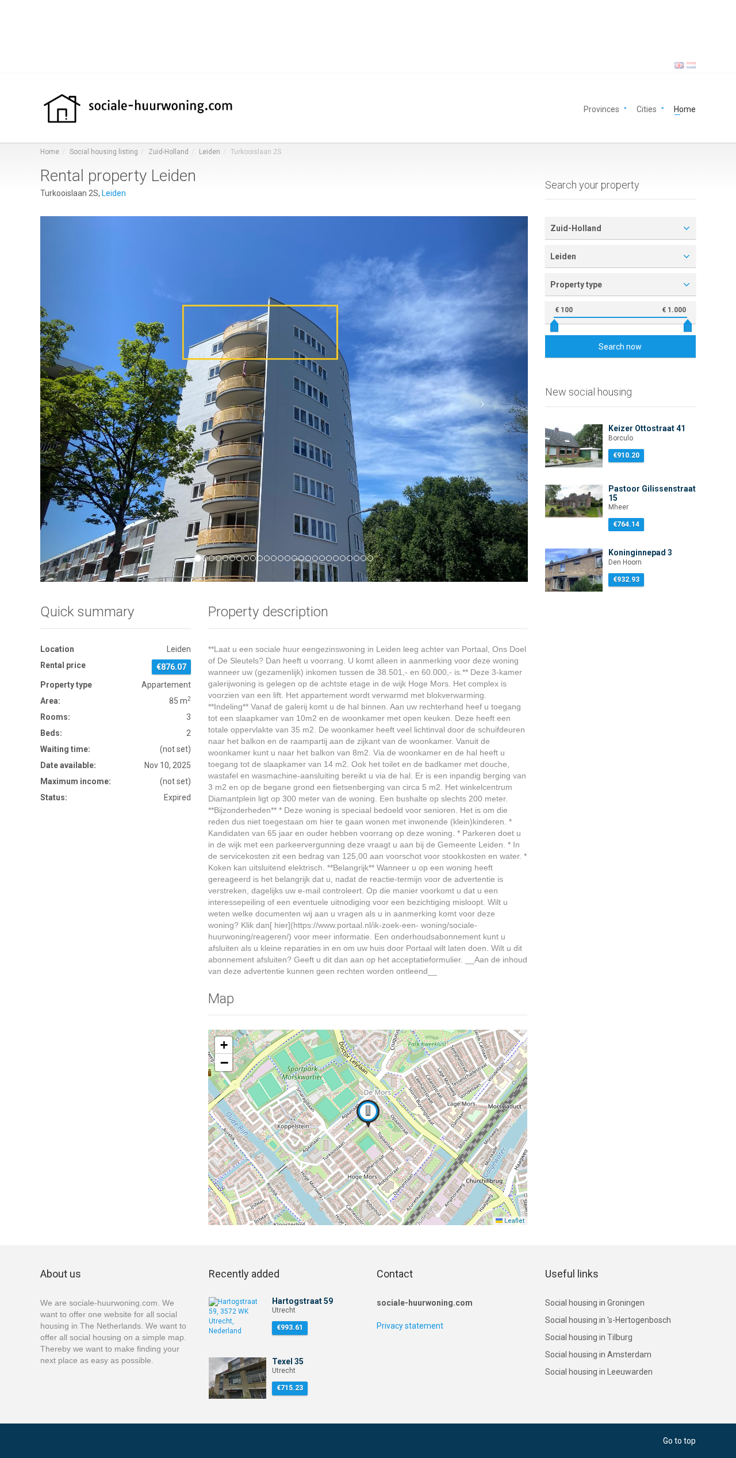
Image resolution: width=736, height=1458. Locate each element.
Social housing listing (104, 152)
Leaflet (513, 1221)
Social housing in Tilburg (588, 1337)
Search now (620, 346)
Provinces (601, 108)
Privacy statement (410, 1325)
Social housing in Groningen (595, 1302)
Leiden (209, 152)
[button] (76, 399)
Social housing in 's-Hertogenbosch (608, 1320)
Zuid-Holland (168, 152)
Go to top (679, 1440)
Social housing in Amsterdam (598, 1354)
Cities (647, 108)
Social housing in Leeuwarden (599, 1371)
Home (685, 108)
